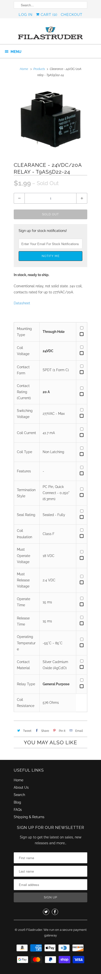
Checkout (71, 14)
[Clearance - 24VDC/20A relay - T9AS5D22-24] (50, 119)
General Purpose (56, 684)
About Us (21, 787)
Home (18, 780)
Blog (17, 802)
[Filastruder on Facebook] (55, 912)
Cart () (48, 14)
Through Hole (53, 332)
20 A (46, 392)
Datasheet (22, 303)
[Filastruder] (50, 33)
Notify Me (51, 256)
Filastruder (34, 930)
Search (19, 795)
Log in (26, 14)
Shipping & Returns (29, 817)
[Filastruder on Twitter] (46, 912)
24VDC (48, 351)
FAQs (18, 810)
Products (39, 69)
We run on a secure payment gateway (65, 932)
